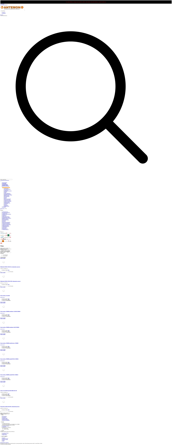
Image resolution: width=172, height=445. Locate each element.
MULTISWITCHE (6, 196)
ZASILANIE (6, 203)
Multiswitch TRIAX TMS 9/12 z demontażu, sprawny (10, 266)
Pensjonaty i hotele (4, 418)
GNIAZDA (5, 191)
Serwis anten (4, 417)
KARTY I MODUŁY (7, 193)
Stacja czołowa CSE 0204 (5, 295)
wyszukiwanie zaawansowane (4, 180)
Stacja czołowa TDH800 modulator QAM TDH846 (9, 327)
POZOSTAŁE (6, 205)
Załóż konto (4, 13)
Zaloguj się (3, 12)
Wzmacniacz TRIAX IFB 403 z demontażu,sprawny (9, 406)
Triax (8, 270)
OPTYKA (5, 197)
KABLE (5, 192)
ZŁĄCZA (5, 204)
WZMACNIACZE (6, 202)
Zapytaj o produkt (2, 317)
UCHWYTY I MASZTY (7, 201)
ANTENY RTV (6, 188)
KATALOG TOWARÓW (6, 420)
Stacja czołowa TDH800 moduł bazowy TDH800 (9, 343)
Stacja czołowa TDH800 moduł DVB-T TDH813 (9, 374)
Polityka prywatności (5, 438)
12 (7, 249)
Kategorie (1, 210)
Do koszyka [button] (11, 271)
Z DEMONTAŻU (6, 206)
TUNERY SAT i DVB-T (7, 200)
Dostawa (3, 440)
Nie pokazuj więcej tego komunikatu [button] (5, 444)
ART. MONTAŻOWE (7, 189)
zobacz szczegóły (2, 258)
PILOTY (5, 198)
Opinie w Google (4, 434)
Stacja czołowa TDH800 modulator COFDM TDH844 (10, 311)
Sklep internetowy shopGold (4, 442)
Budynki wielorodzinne (5, 419)
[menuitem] (82, 182)
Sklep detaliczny (4, 416)
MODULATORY (6, 195)
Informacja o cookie (5, 439)
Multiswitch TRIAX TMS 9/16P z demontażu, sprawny (10, 281)
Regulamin (3, 437)
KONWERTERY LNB (7, 194)
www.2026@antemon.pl (3, 4)
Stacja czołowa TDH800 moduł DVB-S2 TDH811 (9, 358)
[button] (2, 253)
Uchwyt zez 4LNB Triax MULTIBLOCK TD (8, 390)
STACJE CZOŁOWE (7, 199)
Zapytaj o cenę (2, 297)
